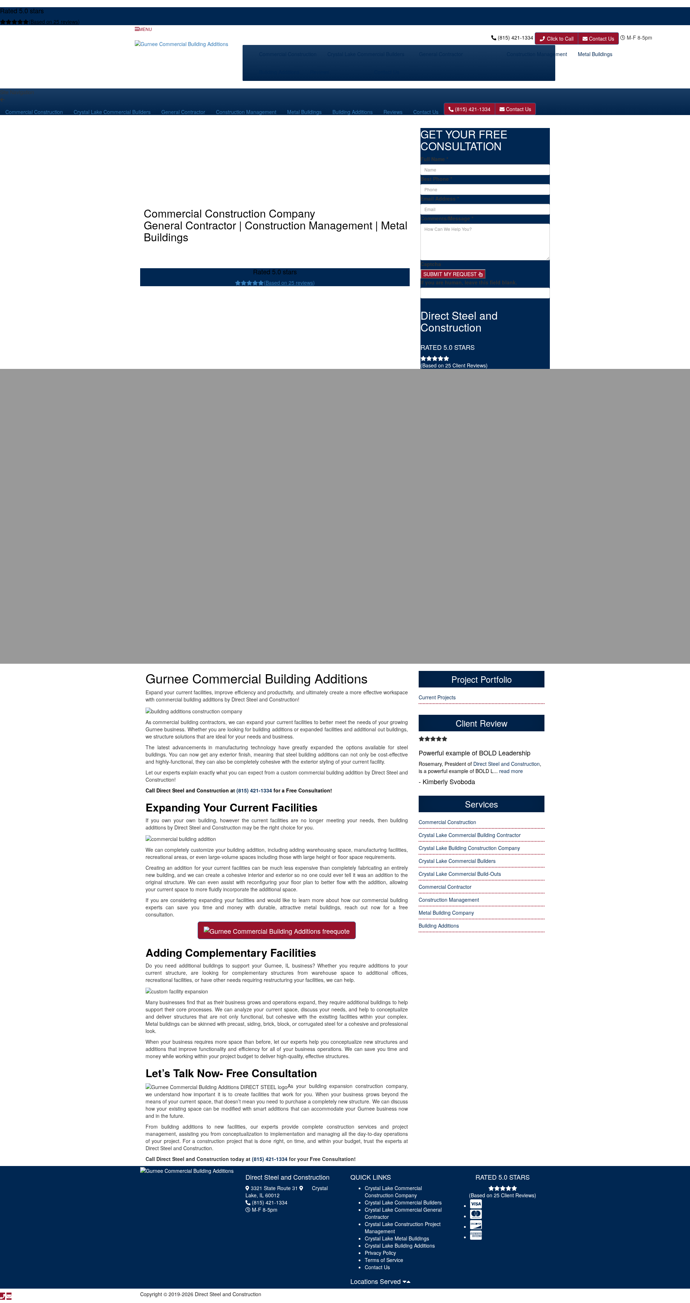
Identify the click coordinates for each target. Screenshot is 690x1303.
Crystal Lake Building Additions (400, 1245)
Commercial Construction (288, 54)
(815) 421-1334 (515, 37)
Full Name (434, 159)
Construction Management (537, 54)
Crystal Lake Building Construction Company (469, 847)
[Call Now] (2, 1296)
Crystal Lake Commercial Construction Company (393, 1191)
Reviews (319, 72)
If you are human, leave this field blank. (468, 282)
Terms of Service (384, 1259)
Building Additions (279, 72)
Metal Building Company (446, 912)
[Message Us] (9, 1296)
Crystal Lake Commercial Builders (365, 54)
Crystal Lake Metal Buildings (397, 1238)
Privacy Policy (380, 1252)
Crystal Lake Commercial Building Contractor (470, 834)
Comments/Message (446, 218)
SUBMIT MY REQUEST (450, 274)
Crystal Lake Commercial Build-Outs (460, 873)
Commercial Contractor (445, 886)
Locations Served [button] (376, 1281)
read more (511, 770)
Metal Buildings (595, 54)
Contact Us (601, 38)
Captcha (430, 264)
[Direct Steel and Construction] (187, 1170)
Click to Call (560, 38)
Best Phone (436, 178)
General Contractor (441, 54)
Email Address (439, 198)
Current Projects (437, 697)
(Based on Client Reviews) (454, 365)
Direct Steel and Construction (506, 763)
